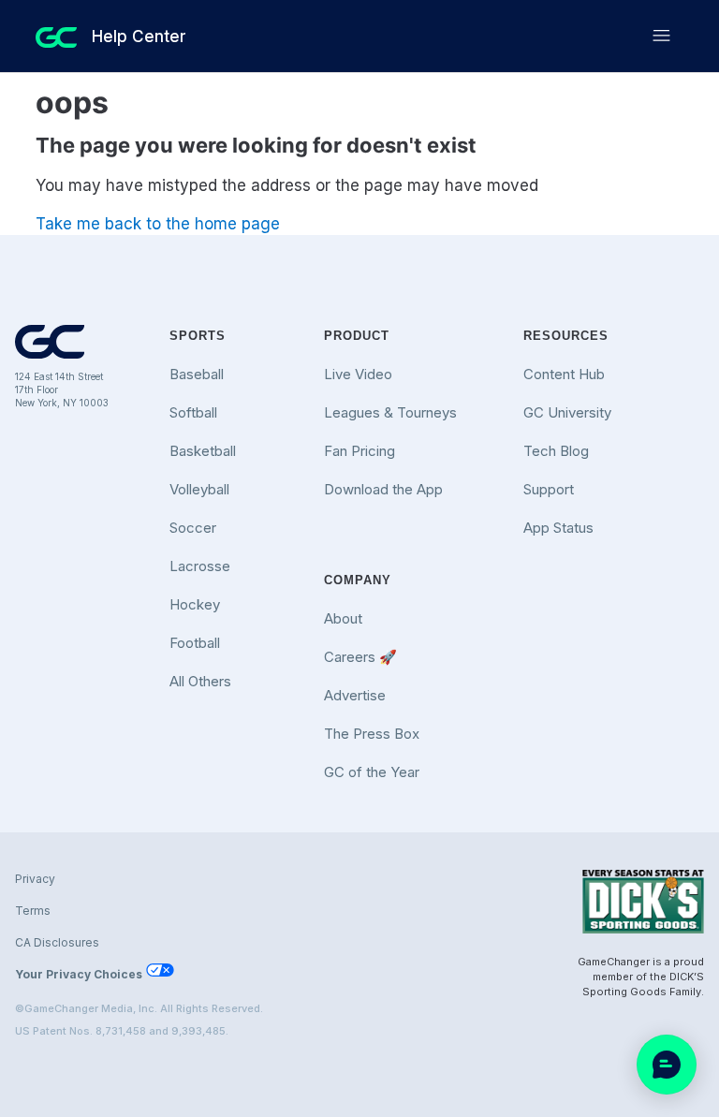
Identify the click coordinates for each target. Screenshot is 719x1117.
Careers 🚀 (360, 657)
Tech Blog (556, 451)
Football (194, 643)
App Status (558, 527)
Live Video (358, 374)
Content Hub (564, 374)
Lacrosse (199, 566)
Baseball (196, 374)
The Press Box (371, 733)
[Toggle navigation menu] (661, 36)
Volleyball (199, 489)
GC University (567, 412)
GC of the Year (371, 772)
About (343, 618)
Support (548, 489)
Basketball (202, 451)
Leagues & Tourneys (390, 412)
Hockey (194, 604)
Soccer (192, 527)
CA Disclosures (57, 942)
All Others (200, 681)
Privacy (35, 879)
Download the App (383, 489)
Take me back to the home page (158, 223)
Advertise (355, 695)
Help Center (139, 36)
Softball (193, 412)
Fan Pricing (359, 451)
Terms (33, 911)
